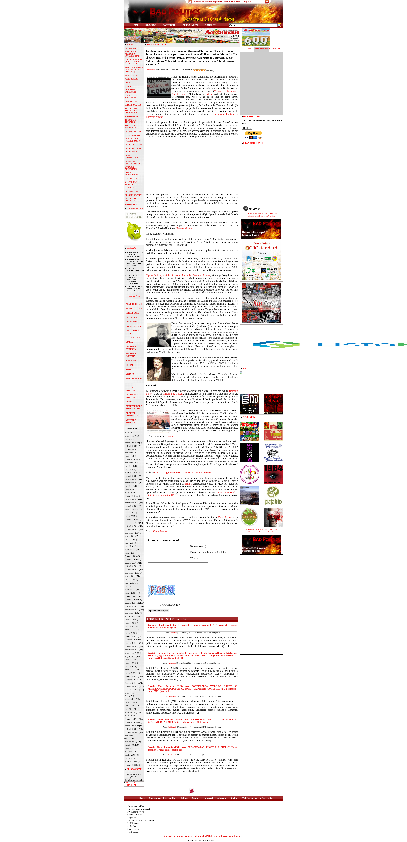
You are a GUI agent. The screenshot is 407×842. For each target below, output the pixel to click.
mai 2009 (129, 751)
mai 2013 (129, 586)
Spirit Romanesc (133, 105)
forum (130, 44)
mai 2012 (129, 626)
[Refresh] (149, 597)
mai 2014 (129, 546)
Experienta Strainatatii (131, 200)
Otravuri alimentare (131, 168)
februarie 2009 (131, 761)
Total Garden (133, 832)
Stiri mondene (134, 378)
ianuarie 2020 (131, 459)
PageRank (131, 817)
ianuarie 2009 (131, 765)
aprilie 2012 (130, 629)
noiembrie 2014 (132, 526)
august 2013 (130, 576)
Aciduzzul (151, 70)
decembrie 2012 (132, 603)
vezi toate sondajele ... (134, 296)
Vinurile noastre (131, 421)
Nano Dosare (131, 79)
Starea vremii (133, 829)
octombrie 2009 (132, 732)
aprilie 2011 (130, 670)
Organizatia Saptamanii (131, 97)
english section (135, 208)
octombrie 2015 (132, 506)
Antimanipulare (133, 131)
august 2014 (130, 536)
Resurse (150, 25)
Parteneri (208, 798)
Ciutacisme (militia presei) (132, 162)
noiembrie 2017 (132, 483)
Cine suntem (190, 25)
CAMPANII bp (130, 48)
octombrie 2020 (132, 449)
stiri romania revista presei (228, 2)
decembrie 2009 (132, 725)
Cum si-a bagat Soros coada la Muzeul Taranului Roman (182, 472)
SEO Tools (132, 826)
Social (130, 365)
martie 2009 (130, 758)
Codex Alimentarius (131, 174)
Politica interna (131, 354)
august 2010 (130, 699)
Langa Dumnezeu (133, 135)
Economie (131, 322)
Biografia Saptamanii (130, 91)
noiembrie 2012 (132, 606)
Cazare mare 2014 (135, 806)
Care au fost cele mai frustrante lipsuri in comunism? (133, 279)
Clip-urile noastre (132, 396)
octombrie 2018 (132, 476)
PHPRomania (133, 823)
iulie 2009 (129, 745)
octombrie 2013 (132, 569)
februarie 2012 (131, 636)
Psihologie (132, 313)
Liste (127, 82)
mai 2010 (129, 709)
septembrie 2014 (132, 533)
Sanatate (131, 360)
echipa (188, 483)
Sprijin (234, 798)
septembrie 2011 (132, 653)
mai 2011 (129, 666)
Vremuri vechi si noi (225, 91)
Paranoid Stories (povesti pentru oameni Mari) (133, 62)
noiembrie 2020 (132, 446)
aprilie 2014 (130, 549)
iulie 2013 (129, 579)
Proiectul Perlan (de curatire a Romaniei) (134, 69)
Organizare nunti (134, 815)
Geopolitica (133, 337)
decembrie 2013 (132, 563)
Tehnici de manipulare (131, 127)
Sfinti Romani (132, 116)
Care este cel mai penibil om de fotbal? (135, 289)
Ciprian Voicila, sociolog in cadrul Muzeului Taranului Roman (178, 275)
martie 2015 (130, 516)
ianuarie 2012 (131, 639)
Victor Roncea (225, 517)
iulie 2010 (129, 702)
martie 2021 (130, 439)
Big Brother (131, 152)
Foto (129, 402)
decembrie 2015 (132, 499)
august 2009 (130, 741)
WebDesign (247, 798)
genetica (129, 188)
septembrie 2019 (132, 462)
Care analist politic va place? (135, 270)
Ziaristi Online (178, 94)
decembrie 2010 (132, 683)
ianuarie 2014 (131, 559)
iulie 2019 (129, 466)
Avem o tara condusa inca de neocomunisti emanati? (135, 263)
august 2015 (130, 513)
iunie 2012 (129, 623)
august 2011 (130, 656)
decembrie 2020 (132, 442)
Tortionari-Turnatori (131, 121)
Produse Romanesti (132, 414)
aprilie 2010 (130, 712)
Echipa (184, 798)
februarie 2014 (131, 556)
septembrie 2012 (132, 613)
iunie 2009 (129, 748)
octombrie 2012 (132, 609)
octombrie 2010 (132, 690)
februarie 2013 (131, 596)
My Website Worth (135, 812)
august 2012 (130, 616)
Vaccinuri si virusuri (131, 183)
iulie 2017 (129, 486)
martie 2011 (130, 673)
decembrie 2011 (132, 643)
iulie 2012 (129, 619)
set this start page (209, 2)
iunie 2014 (129, 543)
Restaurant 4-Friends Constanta (141, 820)
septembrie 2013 (132, 573)
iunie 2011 (129, 663)
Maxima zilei (131, 204)
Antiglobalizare (133, 145)
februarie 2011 (131, 676)
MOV (209, 94)
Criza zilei (132, 317)
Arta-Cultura (134, 308)
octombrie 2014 (132, 529)
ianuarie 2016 (131, 496)
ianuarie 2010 (131, 722)
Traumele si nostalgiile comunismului (132, 111)
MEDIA (129, 342)
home (135, 25)
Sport (129, 369)
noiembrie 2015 (132, 503)
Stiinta (130, 374)
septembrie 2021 (132, 436)
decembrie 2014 (132, 523)
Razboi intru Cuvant (173, 393)
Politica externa (131, 347)
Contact (210, 25)
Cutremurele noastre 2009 (134, 407)
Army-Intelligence (131, 157)
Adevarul (169, 436)
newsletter (197, 2)
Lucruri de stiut (133, 195)
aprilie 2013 (130, 589)
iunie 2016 (129, 489)
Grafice (129, 86)
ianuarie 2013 (131, 599)
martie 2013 (130, 593)
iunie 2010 (129, 705)
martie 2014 (130, 553)
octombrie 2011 (132, 649)
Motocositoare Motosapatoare (140, 809)
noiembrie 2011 (132, 646)
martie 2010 (130, 715)
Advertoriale (134, 304)
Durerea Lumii (132, 191)
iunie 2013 (129, 583)
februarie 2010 (131, 719)
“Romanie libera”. (185, 228)
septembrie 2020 (132, 452)
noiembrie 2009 (132, 729)
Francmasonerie (133, 148)
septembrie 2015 (132, 509)
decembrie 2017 (132, 479)
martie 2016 (130, 493)
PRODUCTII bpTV (132, 101)
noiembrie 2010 (132, 686)
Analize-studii (132, 75)
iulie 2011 (129, 659)
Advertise (221, 798)
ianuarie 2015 (131, 519)
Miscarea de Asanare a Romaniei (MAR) (132, 54)
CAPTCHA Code (169, 604)
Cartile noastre (131, 389)
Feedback (140, 798)
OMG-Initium (131, 178)
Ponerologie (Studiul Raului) (133, 140)
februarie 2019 (131, 472)
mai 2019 (129, 469)
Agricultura (133, 326)
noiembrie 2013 (132, 566)
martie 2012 (130, 633)
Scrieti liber (171, 798)
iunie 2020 (129, 456)
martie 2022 (130, 432)
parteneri (169, 25)
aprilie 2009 (130, 755)
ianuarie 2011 (131, 680)
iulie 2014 (129, 539)
